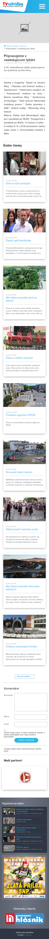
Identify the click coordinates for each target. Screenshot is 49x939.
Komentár (8, 695)
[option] (24, 778)
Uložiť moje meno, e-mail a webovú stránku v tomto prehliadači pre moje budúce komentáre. (24, 734)
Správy (23, 46)
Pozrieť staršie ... (24, 676)
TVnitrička (27, 935)
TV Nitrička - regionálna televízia (14, 6)
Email (6, 724)
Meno (6, 716)
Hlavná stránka (12, 46)
